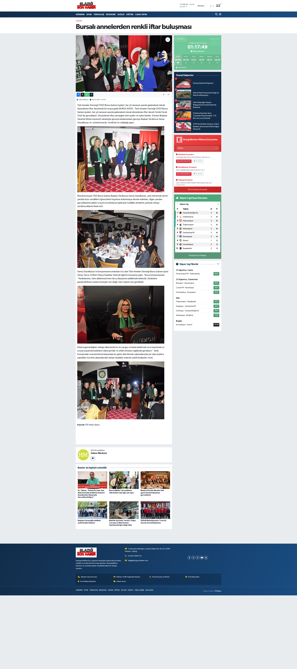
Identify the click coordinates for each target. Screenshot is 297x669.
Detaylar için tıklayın (197, 255)
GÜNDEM (80, 14)
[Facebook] (189, 558)
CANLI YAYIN (141, 14)
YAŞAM (79, 21)
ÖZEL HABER (139, 590)
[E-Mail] (93, 458)
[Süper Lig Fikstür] (218, 264)
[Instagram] (198, 558)
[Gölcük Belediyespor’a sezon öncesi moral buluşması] (155, 510)
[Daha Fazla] (91, 95)
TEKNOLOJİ (99, 14)
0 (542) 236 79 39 (184, 161)
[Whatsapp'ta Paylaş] (87, 95)
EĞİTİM (129, 14)
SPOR (89, 14)
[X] (193, 558)
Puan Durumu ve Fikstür (161, 577)
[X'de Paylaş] (82, 95)
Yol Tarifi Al (198, 161)
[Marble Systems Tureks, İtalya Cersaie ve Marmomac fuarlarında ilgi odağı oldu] (124, 510)
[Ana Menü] (219, 14)
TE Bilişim (218, 591)
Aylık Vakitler (182, 67)
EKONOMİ (110, 14)
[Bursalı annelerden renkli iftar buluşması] (124, 63)
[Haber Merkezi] (83, 455)
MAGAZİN (149, 590)
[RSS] (206, 558)
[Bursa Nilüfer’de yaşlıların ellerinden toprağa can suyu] (124, 480)
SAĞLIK (120, 14)
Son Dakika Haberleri (88, 581)
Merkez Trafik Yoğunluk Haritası (128, 577)
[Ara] (216, 14)
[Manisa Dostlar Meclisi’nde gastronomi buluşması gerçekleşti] (155, 480)
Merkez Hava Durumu (89, 577)
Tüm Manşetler (193, 577)
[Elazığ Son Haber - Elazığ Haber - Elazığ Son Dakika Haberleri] (86, 5)
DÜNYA (130, 590)
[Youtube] (202, 558)
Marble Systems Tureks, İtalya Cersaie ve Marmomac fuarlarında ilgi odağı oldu (122, 523)
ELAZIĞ (124, 590)
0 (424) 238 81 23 (134, 556)
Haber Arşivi (121, 581)
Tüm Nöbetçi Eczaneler (198, 189)
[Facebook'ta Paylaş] (78, 95)
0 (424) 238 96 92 (184, 174)
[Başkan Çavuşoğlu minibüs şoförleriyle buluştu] (92, 510)
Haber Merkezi (84, 99)
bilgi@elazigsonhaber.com (138, 560)
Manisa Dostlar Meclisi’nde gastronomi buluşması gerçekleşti (152, 493)
